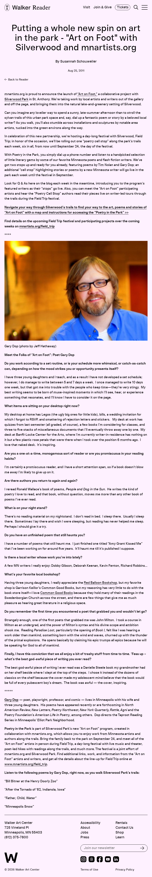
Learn (119, 837)
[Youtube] (108, 859)
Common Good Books (56, 593)
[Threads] (92, 859)
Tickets (122, 7)
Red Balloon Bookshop (100, 582)
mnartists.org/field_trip (37, 226)
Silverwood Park (16, 99)
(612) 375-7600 (16, 837)
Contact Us (124, 827)
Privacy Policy (124, 869)
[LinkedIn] (116, 859)
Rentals (121, 823)
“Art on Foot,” (87, 94)
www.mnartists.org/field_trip (25, 764)
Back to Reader (18, 79)
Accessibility (90, 823)
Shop (119, 832)
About (85, 827)
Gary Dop (11, 700)
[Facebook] (100, 859)
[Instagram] (83, 859)
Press (84, 837)
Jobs (84, 832)
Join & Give (102, 7)
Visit (86, 7)
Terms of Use (89, 869)
